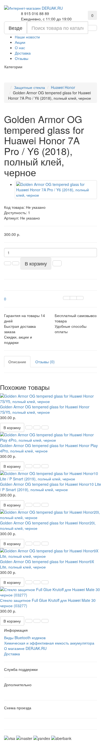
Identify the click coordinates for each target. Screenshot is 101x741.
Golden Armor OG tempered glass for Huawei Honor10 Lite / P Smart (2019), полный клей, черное (50, 486)
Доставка (23, 53)
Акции (20, 42)
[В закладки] (73, 298)
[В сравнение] (79, 298)
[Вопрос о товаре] (66, 298)
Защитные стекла (29, 87)
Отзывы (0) (45, 361)
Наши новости (27, 36)
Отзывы (21, 58)
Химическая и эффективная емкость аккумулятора (49, 643)
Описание (17, 361)
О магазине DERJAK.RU (25, 648)
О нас (20, 47)
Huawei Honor (63, 87)
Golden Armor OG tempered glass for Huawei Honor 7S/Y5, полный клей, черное (44, 409)
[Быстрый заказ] (57, 263)
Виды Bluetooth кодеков (25, 637)
